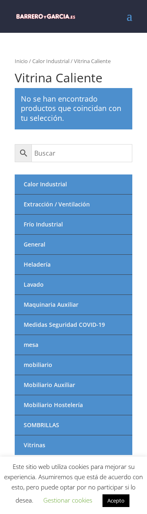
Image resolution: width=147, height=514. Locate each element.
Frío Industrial (43, 224)
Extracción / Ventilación (57, 204)
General (34, 244)
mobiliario (38, 365)
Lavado (34, 284)
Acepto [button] (116, 500)
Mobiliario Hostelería (53, 405)
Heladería (37, 264)
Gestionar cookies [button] (67, 500)
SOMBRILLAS (41, 425)
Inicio (21, 61)
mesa (31, 345)
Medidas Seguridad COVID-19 (64, 324)
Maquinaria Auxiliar (51, 304)
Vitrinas (34, 445)
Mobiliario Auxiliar (49, 385)
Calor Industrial (50, 61)
